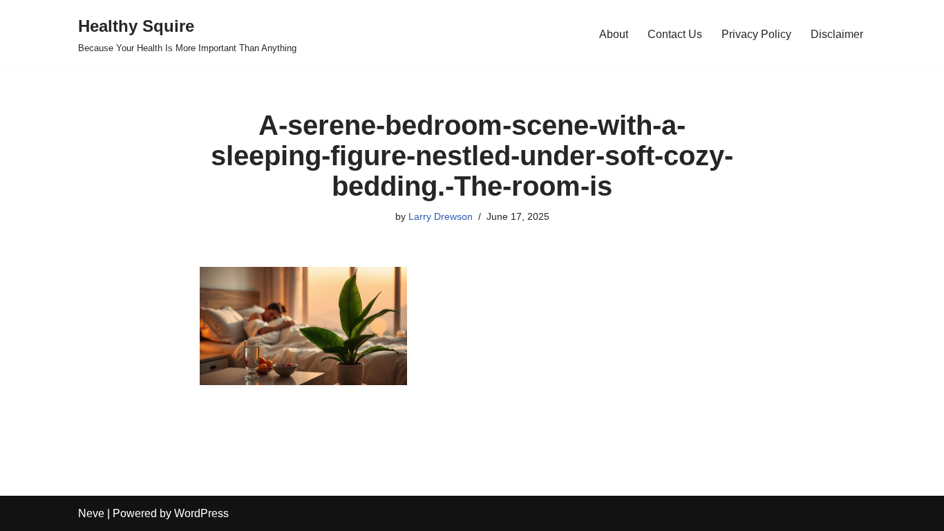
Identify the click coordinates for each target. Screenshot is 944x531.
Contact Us (675, 34)
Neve (91, 513)
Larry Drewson (440, 216)
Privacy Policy (756, 34)
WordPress (201, 513)
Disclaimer (837, 34)
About (613, 34)
